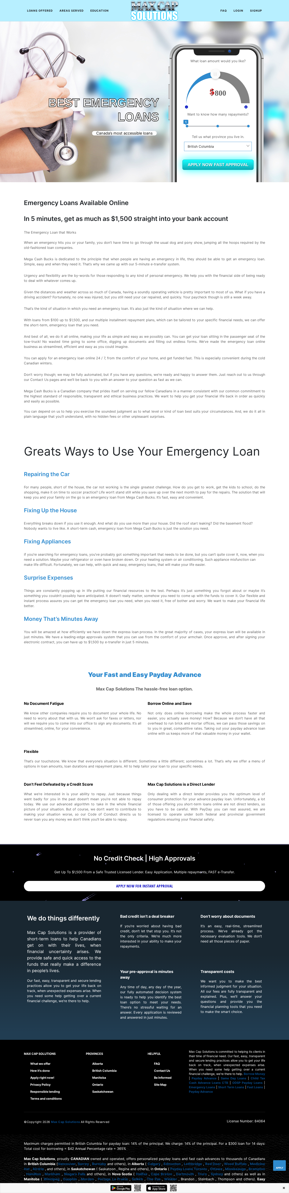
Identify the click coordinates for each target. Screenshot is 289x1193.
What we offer (40, 1063)
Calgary (154, 1164)
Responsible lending (45, 1091)
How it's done (40, 1070)
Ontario (97, 1084)
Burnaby (99, 1164)
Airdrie (38, 1169)
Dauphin (70, 1179)
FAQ (157, 1063)
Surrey (83, 1164)
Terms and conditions (46, 1098)
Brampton (257, 1169)
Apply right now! (42, 1077)
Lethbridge (193, 1164)
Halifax (141, 1174)
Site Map (160, 1084)
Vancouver (67, 1164)
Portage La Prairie (113, 1179)
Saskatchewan (102, 1091)
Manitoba (99, 1077)
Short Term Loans (231, 1087)
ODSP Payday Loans (247, 1082)
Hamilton (33, 1174)
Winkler (170, 1179)
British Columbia (104, 1070)
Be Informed (163, 1077)
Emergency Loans (202, 1087)
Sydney (217, 1174)
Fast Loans (255, 1087)
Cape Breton (161, 1174)
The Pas (154, 1179)
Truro (202, 1174)
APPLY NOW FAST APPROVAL (218, 164)
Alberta (97, 1063)
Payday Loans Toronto (188, 1169)
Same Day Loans (233, 1078)
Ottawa (216, 1169)
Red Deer (213, 1164)
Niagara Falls (74, 1174)
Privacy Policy (40, 1084)
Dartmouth (185, 1174)
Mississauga (235, 1169)
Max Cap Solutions (66, 1122)
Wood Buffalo (235, 1164)
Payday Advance (204, 1078)
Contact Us (162, 1070)
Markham (52, 1174)
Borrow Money (254, 1074)
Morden (87, 1179)
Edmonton (172, 1164)
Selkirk (137, 1179)
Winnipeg (51, 1179)
